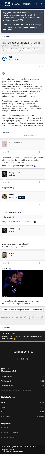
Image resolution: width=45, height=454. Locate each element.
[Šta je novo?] (36, 4)
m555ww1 (40, 416)
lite (3, 48)
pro (29, 48)
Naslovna (10, 339)
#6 (42, 263)
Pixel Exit (11, 450)
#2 (42, 152)
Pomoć (3, 339)
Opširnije (5, 132)
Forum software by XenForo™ (18, 447)
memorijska (22, 48)
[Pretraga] (42, 4)
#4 (42, 204)
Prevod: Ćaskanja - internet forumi (12, 452)
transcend (28, 51)
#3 (42, 182)
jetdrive (32, 46)
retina (4, 51)
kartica (39, 46)
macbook (14, 48)
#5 (42, 238)
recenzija (35, 48)
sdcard (16, 51)
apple (21, 46)
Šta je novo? (6, 424)
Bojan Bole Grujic (16, 142)
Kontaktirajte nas (6, 337)
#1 (42, 67)
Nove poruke (6, 427)
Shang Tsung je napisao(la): (13, 212)
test (21, 51)
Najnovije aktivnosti (9, 437)
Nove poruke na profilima (10, 432)
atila (26, 46)
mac (7, 48)
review (10, 51)
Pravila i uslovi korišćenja (21, 337)
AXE (4, 46)
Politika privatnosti (36, 337)
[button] (2, 4)
